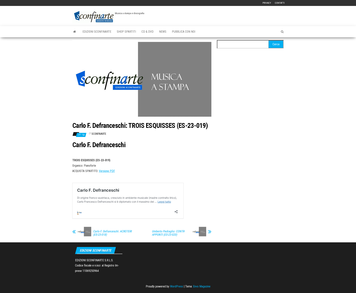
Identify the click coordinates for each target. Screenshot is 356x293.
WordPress (176, 286)
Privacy (267, 2)
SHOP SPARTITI (126, 31)
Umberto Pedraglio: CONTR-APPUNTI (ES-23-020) (168, 233)
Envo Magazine (201, 286)
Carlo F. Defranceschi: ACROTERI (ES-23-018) (112, 233)
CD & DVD (147, 31)
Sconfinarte (99, 133)
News (162, 31)
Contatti (280, 2)
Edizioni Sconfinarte (97, 31)
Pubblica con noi (183, 31)
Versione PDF (107, 171)
